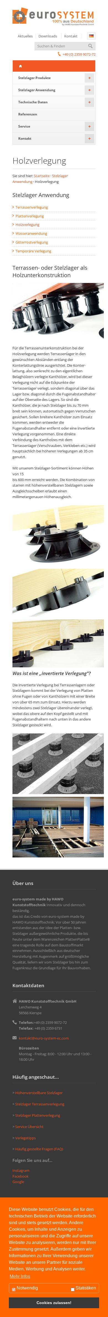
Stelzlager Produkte (54, 77)
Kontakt (71, 36)
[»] (91, 36)
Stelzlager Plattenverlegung (37, 1115)
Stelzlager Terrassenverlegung (39, 1104)
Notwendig (27, 1288)
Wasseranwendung (31, 233)
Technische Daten (54, 102)
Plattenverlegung (30, 216)
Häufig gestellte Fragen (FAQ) (39, 1148)
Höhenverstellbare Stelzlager (39, 1092)
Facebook (20, 1176)
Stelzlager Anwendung (54, 90)
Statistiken (85, 1288)
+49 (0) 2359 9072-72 (79, 54)
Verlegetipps (26, 1137)
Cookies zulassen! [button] (54, 1302)
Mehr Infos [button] (20, 1276)
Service (54, 126)
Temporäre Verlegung (33, 251)
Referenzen (27, 114)
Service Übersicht (29, 1126)
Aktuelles (25, 36)
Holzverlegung (27, 224)
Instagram (20, 1170)
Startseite (42, 175)
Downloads (47, 36)
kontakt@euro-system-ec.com (44, 1038)
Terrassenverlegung (32, 207)
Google (18, 1181)
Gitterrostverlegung (32, 242)
